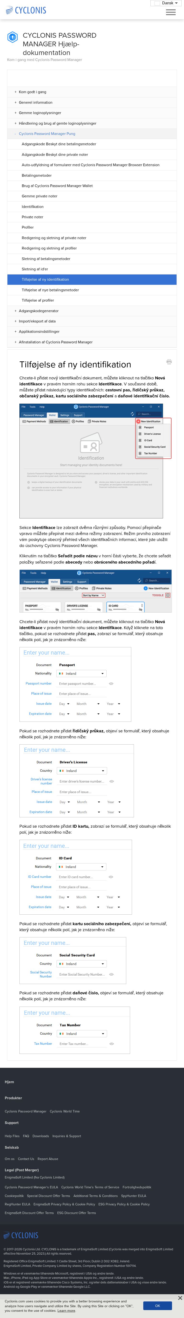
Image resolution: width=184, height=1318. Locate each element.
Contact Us (26, 1159)
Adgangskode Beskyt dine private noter (55, 154)
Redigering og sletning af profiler (49, 248)
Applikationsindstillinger (39, 331)
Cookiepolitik (14, 1196)
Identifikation (33, 206)
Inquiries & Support (66, 1136)
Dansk (167, 3)
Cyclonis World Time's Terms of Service (90, 1187)
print (169, 361)
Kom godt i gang (32, 92)
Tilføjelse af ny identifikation (45, 279)
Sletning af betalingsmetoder (46, 258)
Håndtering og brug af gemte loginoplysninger (57, 123)
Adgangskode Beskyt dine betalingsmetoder (59, 144)
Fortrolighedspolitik (137, 1187)
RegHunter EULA (17, 1204)
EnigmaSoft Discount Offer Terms (29, 1213)
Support (11, 1123)
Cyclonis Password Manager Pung (47, 133)
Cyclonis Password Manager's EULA (31, 1187)
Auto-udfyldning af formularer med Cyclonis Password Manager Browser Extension (91, 165)
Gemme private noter (39, 196)
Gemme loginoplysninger (40, 112)
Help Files (12, 1136)
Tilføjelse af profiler (38, 300)
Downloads (41, 1136)
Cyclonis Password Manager (25, 1111)
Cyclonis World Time (65, 1111)
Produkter (13, 1098)
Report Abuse (48, 1159)
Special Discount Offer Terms (48, 1196)
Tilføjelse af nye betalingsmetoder (50, 290)
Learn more (66, 1310)
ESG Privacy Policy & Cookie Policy (124, 1204)
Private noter (32, 217)
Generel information (35, 102)
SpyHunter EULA (133, 1196)
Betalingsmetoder (37, 175)
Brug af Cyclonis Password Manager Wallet (57, 185)
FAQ (26, 1136)
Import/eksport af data (37, 321)
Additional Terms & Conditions (96, 1196)
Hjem (9, 1082)
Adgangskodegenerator (38, 311)
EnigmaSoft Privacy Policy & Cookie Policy (64, 1204)
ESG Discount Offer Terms (76, 1213)
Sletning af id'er (35, 269)
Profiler (28, 227)
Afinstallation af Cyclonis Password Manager (55, 342)
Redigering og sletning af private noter (54, 238)
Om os (10, 1159)
